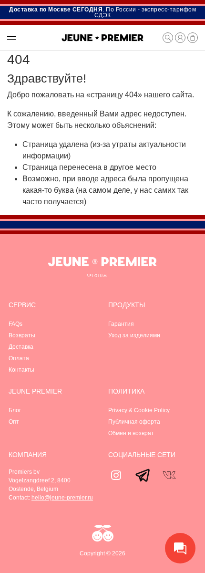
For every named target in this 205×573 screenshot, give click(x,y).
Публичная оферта (134, 421)
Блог (15, 410)
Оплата (19, 358)
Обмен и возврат (131, 433)
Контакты (21, 369)
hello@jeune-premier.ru (62, 497)
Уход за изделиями (134, 335)
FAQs (15, 324)
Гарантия (121, 324)
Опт (14, 421)
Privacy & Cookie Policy (139, 410)
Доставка (21, 347)
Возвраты (22, 335)
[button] (29, 37)
